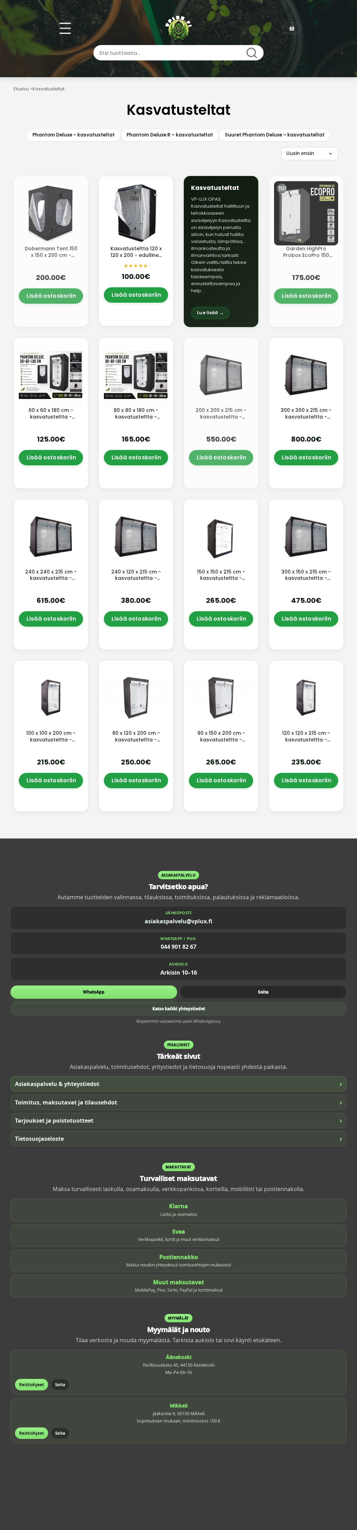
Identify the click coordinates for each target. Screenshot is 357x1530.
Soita (263, 992)
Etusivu (21, 89)
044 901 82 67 (178, 947)
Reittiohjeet (31, 1384)
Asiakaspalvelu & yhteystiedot (178, 1083)
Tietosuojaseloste (178, 1138)
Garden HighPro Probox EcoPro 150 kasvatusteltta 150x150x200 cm (306, 258)
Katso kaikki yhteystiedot (178, 1009)
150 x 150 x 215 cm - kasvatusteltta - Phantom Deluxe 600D (221, 581)
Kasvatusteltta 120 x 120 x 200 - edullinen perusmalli (136, 255)
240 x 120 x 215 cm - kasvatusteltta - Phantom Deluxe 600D (136, 581)
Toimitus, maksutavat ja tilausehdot (178, 1102)
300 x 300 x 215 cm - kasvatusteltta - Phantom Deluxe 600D (306, 420)
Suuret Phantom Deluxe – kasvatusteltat (275, 135)
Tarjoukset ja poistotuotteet (178, 1120)
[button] (221, 251)
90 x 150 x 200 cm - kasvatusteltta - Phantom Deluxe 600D (221, 743)
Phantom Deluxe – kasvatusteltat (73, 135)
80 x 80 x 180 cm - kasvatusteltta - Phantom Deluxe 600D (136, 420)
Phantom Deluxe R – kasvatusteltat (170, 135)
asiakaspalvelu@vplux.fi (178, 921)
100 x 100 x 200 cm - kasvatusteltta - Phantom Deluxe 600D (51, 743)
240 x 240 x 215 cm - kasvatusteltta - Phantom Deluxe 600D (51, 581)
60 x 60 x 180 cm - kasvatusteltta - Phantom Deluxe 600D (51, 420)
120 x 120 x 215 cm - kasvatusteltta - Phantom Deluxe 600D (306, 743)
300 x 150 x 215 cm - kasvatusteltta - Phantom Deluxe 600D (306, 581)
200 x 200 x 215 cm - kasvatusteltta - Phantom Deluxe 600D (221, 420)
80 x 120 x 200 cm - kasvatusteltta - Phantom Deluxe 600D (136, 743)
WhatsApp (94, 992)
